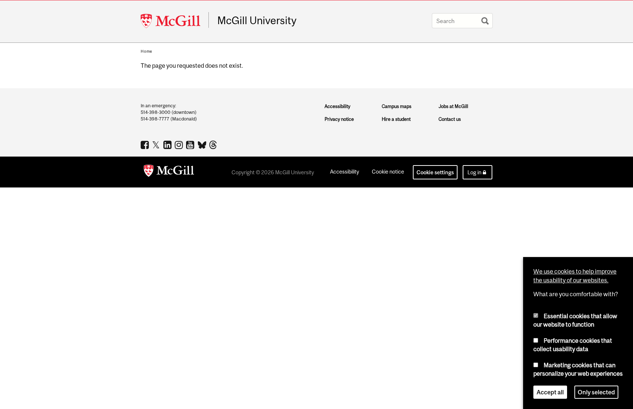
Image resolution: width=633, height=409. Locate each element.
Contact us (449, 119)
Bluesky (202, 144)
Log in (474, 172)
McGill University (256, 20)
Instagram (180, 144)
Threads (214, 145)
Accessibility (337, 106)
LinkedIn (168, 144)
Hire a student (396, 119)
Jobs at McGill (453, 106)
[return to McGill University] (169, 172)
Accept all (550, 392)
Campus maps (396, 106)
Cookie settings (435, 172)
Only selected (596, 392)
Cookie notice (388, 171)
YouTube (191, 144)
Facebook (146, 144)
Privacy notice (339, 119)
